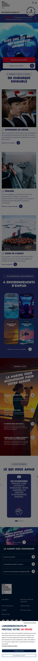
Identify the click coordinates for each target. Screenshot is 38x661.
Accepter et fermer (19, 651)
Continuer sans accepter (30, 622)
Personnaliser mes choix (19, 655)
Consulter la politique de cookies (9, 646)
